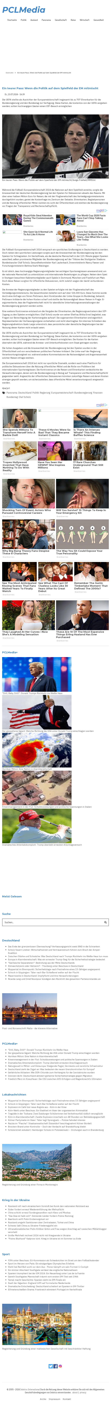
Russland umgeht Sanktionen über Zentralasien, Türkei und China (41, 1222)
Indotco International (30, 1389)
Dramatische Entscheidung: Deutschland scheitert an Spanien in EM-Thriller (46, 1286)
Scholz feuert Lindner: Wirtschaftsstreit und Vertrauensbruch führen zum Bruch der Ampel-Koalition (54, 951)
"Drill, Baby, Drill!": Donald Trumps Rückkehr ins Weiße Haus (32, 693)
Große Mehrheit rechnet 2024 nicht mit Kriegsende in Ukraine (39, 1235)
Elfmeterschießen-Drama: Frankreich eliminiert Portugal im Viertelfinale (45, 1289)
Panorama (46, 20)
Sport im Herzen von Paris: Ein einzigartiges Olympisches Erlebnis (41, 1263)
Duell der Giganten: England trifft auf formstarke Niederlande (39, 1283)
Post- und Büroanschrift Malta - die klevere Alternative (30, 1028)
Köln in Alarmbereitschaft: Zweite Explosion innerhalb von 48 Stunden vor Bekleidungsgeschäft (56, 1117)
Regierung (45, 392)
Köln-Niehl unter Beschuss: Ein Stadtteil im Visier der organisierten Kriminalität (48, 1110)
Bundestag (12, 397)
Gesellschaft (61, 20)
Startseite (12, 20)
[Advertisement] (55, 45)
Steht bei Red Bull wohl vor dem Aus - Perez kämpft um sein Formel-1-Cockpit (48, 1267)
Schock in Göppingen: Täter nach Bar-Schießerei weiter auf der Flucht (43, 972)
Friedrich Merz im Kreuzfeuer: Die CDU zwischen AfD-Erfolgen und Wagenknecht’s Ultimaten (55, 1079)
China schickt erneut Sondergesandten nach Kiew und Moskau (39, 1212)
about (75, 1392)
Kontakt (67, 1399)
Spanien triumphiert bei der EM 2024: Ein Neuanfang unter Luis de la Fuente (46, 1273)
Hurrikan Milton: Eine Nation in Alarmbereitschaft (27, 769)
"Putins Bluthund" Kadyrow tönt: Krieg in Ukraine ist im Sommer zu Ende (44, 1238)
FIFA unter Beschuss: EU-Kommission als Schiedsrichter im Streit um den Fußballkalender (53, 1260)
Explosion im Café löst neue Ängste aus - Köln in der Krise (37, 1107)
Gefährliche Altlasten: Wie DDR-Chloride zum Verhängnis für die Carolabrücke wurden (51, 1072)
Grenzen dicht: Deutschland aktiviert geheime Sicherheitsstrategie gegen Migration (50, 1075)
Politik (23, 20)
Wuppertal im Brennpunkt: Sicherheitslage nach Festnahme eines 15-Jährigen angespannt (54, 969)
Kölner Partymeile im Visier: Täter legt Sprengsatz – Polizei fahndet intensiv (46, 1120)
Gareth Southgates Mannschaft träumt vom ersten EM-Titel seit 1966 (43, 1276)
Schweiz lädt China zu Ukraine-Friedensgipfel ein (32, 1225)
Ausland (34, 20)
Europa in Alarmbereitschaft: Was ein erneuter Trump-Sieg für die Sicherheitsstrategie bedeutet (56, 959)
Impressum (54, 1399)
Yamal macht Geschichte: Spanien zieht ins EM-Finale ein (37, 1280)
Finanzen (97, 392)
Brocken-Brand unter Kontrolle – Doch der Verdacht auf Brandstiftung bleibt (47, 1126)
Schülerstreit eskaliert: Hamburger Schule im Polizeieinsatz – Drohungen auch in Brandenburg (56, 1130)
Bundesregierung (83, 392)
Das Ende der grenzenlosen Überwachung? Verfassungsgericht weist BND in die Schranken (54, 946)
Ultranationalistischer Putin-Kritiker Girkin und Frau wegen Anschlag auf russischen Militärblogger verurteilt (57, 1231)
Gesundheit (99, 20)
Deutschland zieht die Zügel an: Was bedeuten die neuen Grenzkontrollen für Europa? (51, 1069)
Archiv (43, 1399)
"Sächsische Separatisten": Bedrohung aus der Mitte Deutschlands (41, 962)
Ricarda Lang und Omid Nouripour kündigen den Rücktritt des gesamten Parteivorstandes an (54, 979)
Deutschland (25, 392)
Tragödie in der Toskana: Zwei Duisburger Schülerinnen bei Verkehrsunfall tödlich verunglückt (55, 1113)
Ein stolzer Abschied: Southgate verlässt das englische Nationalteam (42, 1270)
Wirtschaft (84, 20)
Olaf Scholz (25, 397)
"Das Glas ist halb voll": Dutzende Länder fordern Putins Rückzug (40, 1216)
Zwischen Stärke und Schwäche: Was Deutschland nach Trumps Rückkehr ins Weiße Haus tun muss (58, 956)
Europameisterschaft (62, 392)
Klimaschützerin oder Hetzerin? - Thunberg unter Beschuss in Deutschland (45, 966)
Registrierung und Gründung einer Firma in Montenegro (30, 1184)
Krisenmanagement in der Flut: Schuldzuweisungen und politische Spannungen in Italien (47, 806)
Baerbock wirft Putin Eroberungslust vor (28, 1219)
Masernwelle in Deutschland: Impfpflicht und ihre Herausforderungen (43, 975)
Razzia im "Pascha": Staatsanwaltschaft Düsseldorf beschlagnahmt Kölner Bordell (50, 1123)
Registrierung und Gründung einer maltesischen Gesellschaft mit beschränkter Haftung (46, 1348)
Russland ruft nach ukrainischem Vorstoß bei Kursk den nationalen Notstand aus (48, 1206)
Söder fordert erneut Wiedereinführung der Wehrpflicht (36, 1209)
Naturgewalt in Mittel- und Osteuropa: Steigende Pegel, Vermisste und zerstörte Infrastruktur (55, 1066)
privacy (83, 1392)
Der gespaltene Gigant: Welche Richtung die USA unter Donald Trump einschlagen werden (48, 731)
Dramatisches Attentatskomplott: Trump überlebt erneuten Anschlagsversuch (42, 844)
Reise (73, 20)
